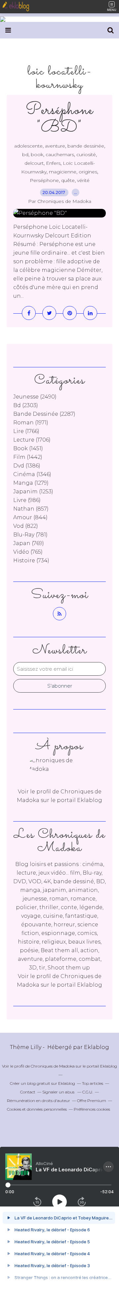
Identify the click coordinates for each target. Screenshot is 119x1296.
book (37, 154)
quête (68, 180)
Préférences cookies (92, 1109)
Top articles (92, 1083)
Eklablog (96, 1047)
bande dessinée (85, 146)
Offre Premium (91, 1100)
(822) (25, 526)
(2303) (25, 405)
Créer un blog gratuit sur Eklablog (42, 1083)
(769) (28, 543)
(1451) (28, 448)
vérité (83, 180)
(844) (30, 517)
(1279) (31, 483)
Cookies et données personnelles (37, 1109)
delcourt (34, 163)
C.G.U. (87, 1091)
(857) (31, 509)
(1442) (27, 457)
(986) (27, 500)
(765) (28, 552)
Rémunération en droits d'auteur (38, 1100)
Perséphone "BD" (59, 119)
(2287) (44, 414)
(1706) (32, 440)
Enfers (53, 163)
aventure (55, 146)
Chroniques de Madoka (53, 1066)
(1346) (32, 474)
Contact (27, 1091)
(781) (30, 534)
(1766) (26, 431)
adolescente (28, 146)
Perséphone (44, 180)
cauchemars (60, 154)
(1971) (30, 422)
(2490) (35, 397)
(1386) (26, 466)
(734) (31, 560)
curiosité (86, 154)
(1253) (33, 491)
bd (25, 154)
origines (88, 172)
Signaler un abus (58, 1091)
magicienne (62, 172)
